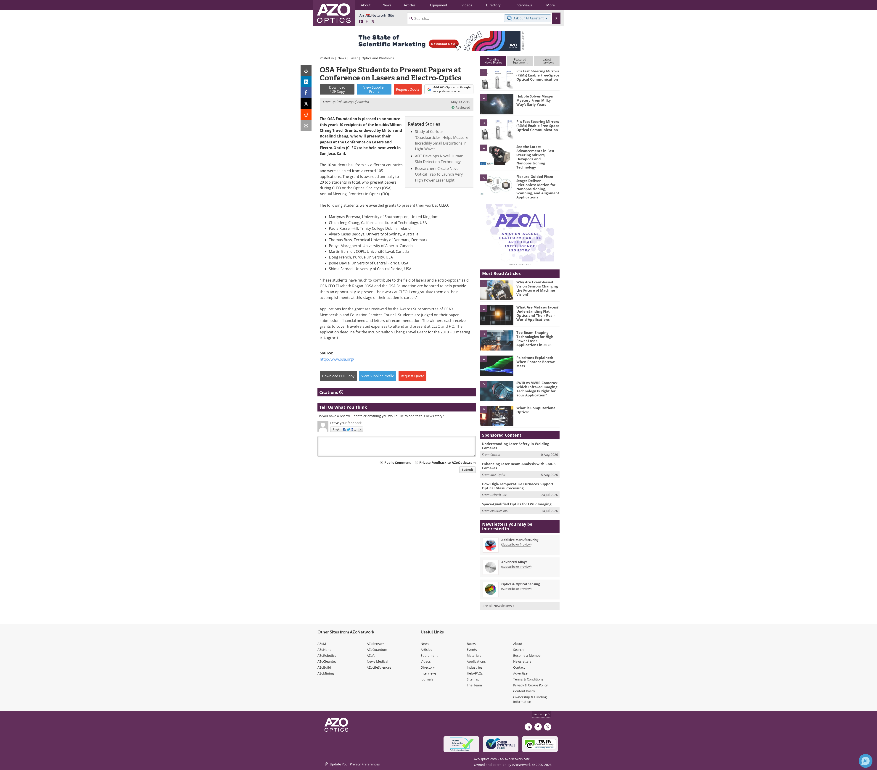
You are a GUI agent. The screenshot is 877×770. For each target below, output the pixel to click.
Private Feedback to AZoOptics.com (447, 462)
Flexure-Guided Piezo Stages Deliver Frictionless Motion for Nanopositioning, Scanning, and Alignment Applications (537, 186)
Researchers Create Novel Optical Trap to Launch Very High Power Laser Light (439, 174)
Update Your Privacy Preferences (354, 764)
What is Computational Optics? (536, 410)
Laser (354, 58)
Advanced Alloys (514, 562)
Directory (428, 667)
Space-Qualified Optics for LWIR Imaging (516, 504)
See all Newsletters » (498, 606)
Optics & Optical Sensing (520, 584)
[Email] (306, 125)
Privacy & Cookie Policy (530, 685)
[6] (496, 416)
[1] (496, 79)
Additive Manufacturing (520, 540)
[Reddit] (306, 114)
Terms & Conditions (528, 679)
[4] (496, 154)
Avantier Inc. (499, 511)
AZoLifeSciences (379, 667)
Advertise (520, 673)
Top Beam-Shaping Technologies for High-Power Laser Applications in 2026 (535, 338)
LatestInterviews (547, 60)
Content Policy (524, 691)
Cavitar (495, 454)
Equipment (429, 655)
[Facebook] (306, 92)
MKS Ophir (498, 474)
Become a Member (527, 655)
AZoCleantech (327, 661)
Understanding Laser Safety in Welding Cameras (515, 445)
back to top (540, 714)
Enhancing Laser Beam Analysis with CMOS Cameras (518, 465)
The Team (474, 685)
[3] (496, 129)
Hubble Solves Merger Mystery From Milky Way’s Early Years (535, 100)
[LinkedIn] (306, 81)
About (517, 643)
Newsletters (522, 661)
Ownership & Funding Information (530, 699)
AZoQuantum (377, 649)
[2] (496, 104)
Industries (474, 667)
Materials (474, 655)
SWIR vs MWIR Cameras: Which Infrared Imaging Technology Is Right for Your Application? (536, 388)
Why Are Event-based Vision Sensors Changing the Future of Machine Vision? (537, 288)
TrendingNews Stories (493, 60)
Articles (426, 649)
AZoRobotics (326, 655)
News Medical (377, 661)
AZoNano (324, 649)
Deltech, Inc (498, 495)
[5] (496, 184)
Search (518, 649)
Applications (476, 661)
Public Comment (397, 462)
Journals (427, 679)
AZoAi (371, 655)
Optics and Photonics (378, 58)
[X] (306, 103)
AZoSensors (376, 643)
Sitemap (473, 679)
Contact (519, 667)
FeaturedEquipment (520, 60)
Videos (426, 661)
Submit (467, 469)
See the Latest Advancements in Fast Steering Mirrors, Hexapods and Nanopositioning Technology (535, 156)
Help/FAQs (475, 673)
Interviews (428, 673)
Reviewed (463, 107)
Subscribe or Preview (516, 544)
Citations (329, 392)
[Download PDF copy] (306, 70)
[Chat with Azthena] (865, 761)
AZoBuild (324, 667)
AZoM (321, 643)
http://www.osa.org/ (337, 359)
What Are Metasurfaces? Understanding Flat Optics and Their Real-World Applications (537, 313)
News (342, 58)
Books (471, 643)
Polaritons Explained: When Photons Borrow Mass (535, 361)
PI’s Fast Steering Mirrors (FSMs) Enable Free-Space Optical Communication (537, 75)
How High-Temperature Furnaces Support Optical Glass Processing (518, 486)
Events (472, 649)
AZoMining (325, 673)
